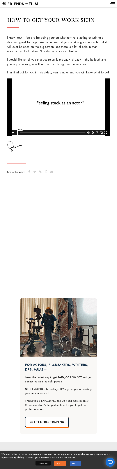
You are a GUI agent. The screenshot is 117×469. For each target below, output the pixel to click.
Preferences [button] (43, 463)
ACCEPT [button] (60, 463)
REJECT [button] (75, 463)
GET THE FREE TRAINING (47, 422)
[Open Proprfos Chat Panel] (110, 462)
